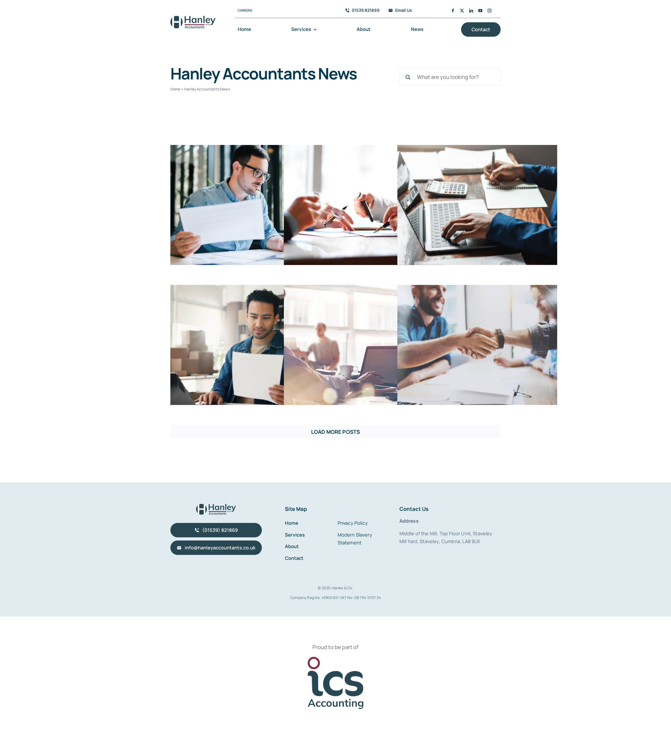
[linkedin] (471, 11)
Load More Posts (335, 431)
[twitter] (462, 11)
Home (175, 88)
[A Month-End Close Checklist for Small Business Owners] (250, 345)
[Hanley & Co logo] (192, 17)
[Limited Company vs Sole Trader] (364, 345)
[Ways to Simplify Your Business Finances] (477, 345)
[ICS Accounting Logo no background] (335, 659)
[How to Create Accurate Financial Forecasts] (364, 205)
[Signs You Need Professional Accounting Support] (477, 205)
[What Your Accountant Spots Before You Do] (250, 205)
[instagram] (489, 11)
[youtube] (480, 11)
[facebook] (453, 11)
